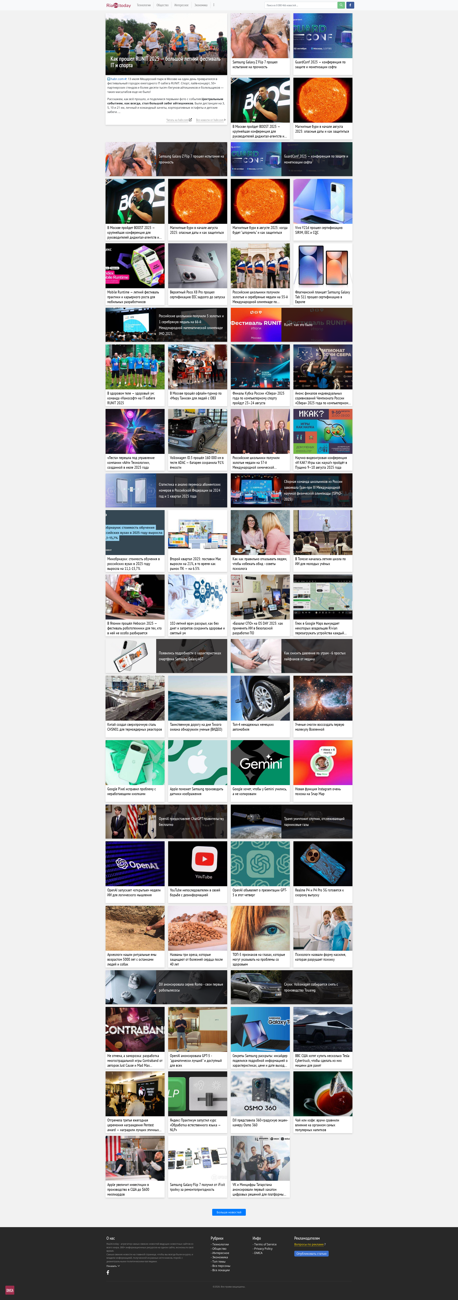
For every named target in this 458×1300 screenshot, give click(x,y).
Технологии (144, 5)
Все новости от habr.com (210, 120)
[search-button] (341, 5)
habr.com (117, 79)
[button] (350, 5)
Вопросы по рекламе (309, 1244)
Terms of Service (265, 1244)
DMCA (258, 1253)
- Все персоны (220, 1266)
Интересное (181, 5)
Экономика (201, 5)
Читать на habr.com (177, 120)
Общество (163, 5)
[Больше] (214, 5)
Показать (111, 1266)
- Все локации (220, 1270)
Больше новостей (229, 1212)
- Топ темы (218, 1261)
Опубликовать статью (311, 1254)
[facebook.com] (108, 1273)
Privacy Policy (263, 1249)
